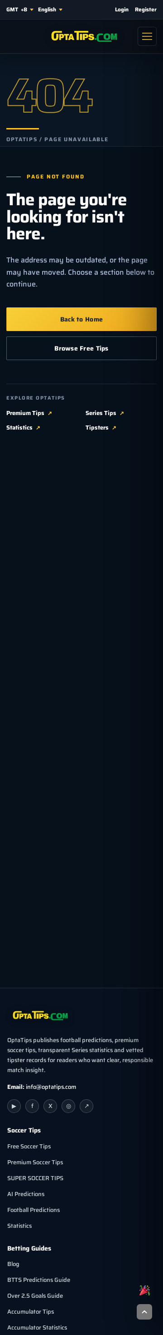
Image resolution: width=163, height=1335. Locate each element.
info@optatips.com (51, 1087)
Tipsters (97, 428)
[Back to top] (144, 1312)
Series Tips (101, 413)
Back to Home (81, 319)
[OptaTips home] (81, 36)
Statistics (19, 428)
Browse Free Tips (81, 348)
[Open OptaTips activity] (144, 1290)
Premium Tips (25, 413)
